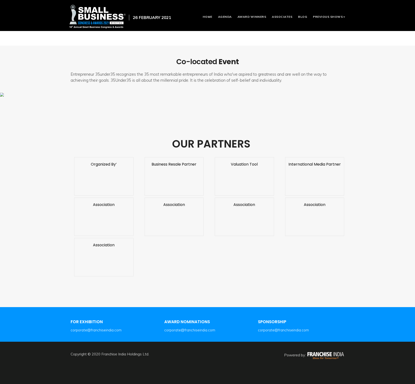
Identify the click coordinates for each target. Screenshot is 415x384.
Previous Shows (328, 17)
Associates (282, 17)
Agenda (225, 17)
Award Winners (252, 17)
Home (207, 17)
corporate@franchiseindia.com (96, 330)
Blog (302, 17)
